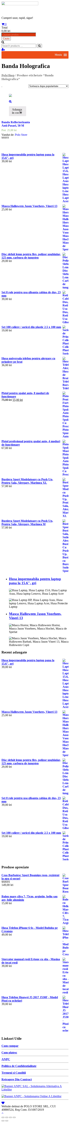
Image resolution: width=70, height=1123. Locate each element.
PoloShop (7, 75)
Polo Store (21, 134)
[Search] (39, 46)
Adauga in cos (17, 111)
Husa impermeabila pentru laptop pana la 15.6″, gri (35, 581)
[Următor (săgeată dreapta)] (6, 1120)
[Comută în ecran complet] (10, 1117)
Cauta (6, 38)
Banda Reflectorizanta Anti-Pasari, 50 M (15, 124)
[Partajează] (6, 1117)
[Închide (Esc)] (2, 1117)
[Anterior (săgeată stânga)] (2, 1120)
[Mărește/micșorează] (14, 1117)
